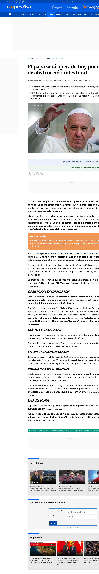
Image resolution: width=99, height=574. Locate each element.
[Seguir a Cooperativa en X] (20, 1)
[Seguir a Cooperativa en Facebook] (17, 1)
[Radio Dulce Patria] (57, 7)
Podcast (68, 14)
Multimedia (77, 14)
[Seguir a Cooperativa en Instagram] (23, 1)
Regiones (42, 14)
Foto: (31, 105)
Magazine (23, 14)
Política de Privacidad (73, 527)
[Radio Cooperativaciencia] (72, 7)
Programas (88, 14)
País (15, 14)
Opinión (59, 14)
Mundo (51, 14)
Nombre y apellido (56, 511)
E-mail (51, 515)
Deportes (32, 14)
